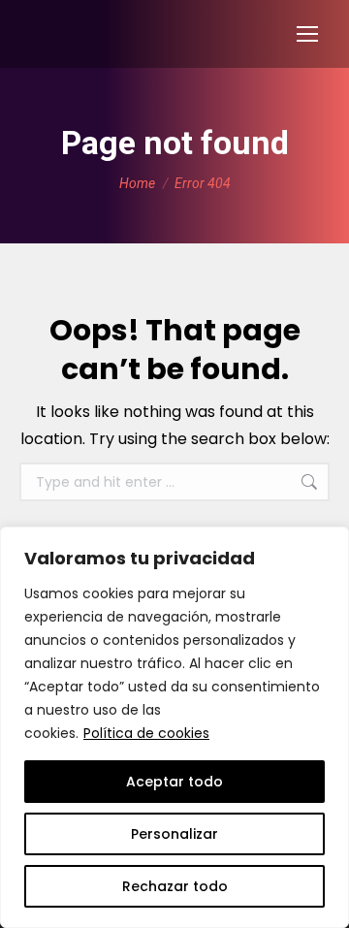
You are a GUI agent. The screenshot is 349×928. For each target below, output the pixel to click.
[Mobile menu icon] (307, 34)
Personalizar (174, 834)
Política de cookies (146, 733)
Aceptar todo (174, 781)
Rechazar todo (175, 886)
